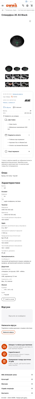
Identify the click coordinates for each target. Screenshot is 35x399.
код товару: (7, 97)
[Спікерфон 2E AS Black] (17, 41)
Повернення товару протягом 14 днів (20, 360)
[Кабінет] (27, 5)
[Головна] (2, 10)
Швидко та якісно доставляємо (20, 345)
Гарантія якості (14, 352)
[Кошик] (32, 5)
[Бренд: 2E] (27, 100)
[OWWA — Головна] (11, 5)
